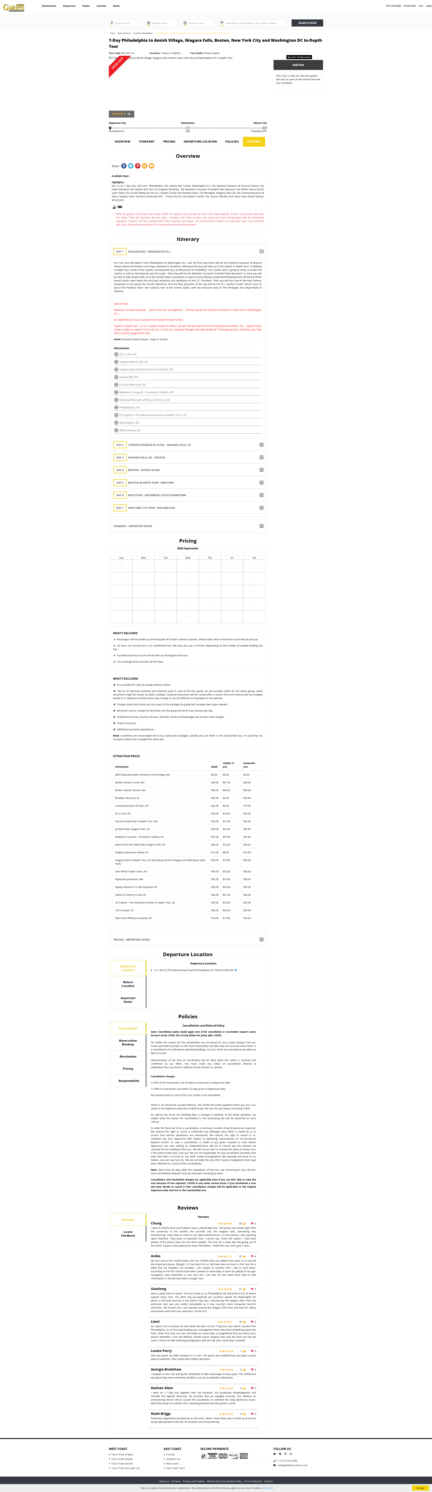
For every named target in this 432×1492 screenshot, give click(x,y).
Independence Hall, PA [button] (133, 362)
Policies (232, 141)
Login (429, 5)
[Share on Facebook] (124, 166)
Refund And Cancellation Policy (224, 1481)
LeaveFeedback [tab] (128, 1233)
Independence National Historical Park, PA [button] (146, 369)
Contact (101, 5)
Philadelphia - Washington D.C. (143, 251)
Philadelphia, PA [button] (129, 407)
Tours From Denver (122, 1463)
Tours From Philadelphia (143, 33)
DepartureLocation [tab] (128, 968)
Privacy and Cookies (194, 1481)
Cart (421, 5)
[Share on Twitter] (131, 166)
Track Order (409, 5)
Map (188, 131)
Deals (116, 5)
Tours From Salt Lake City (125, 1468)
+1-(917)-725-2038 (287, 1460)
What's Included (125, 633)
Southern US (173, 1459)
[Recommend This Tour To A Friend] (152, 166)
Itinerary (147, 141)
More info (267, 1488)
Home (112, 33)
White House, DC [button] (130, 430)
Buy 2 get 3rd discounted (299, 57)
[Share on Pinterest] (138, 166)
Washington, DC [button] (129, 423)
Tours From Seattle (122, 1459)
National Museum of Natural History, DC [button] (144, 400)
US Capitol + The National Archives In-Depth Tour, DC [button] (153, 415)
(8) (128, 113)
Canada (170, 1454)
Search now (307, 23)
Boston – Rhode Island (138, 470)
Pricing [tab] (128, 1068)
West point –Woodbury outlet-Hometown (151, 495)
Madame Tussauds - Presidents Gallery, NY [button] (146, 392)
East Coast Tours (124, 33)
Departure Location (200, 141)
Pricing (169, 141)
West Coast (172, 1463)
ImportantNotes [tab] (128, 999)
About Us (164, 1481)
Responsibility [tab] (129, 1081)
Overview (122, 141)
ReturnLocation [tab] (128, 984)
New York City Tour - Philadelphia (145, 507)
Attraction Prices (126, 756)
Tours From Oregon (122, 1454)
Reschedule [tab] (128, 1056)
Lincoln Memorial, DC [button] (132, 385)
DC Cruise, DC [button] (128, 354)
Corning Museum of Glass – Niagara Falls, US (153, 444)
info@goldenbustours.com (292, 1465)
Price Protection (253, 1481)
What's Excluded (125, 678)
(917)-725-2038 (393, 5)
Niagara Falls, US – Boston (140, 457)
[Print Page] (145, 166)
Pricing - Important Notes (131, 939)
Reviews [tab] (128, 1219)
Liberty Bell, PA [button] (128, 377)
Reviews (254, 141)
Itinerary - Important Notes (132, 526)
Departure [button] (69, 5)
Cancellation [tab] (128, 1028)
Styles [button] (86, 5)
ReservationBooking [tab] (128, 1042)
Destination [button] (49, 5)
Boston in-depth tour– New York (145, 482)
